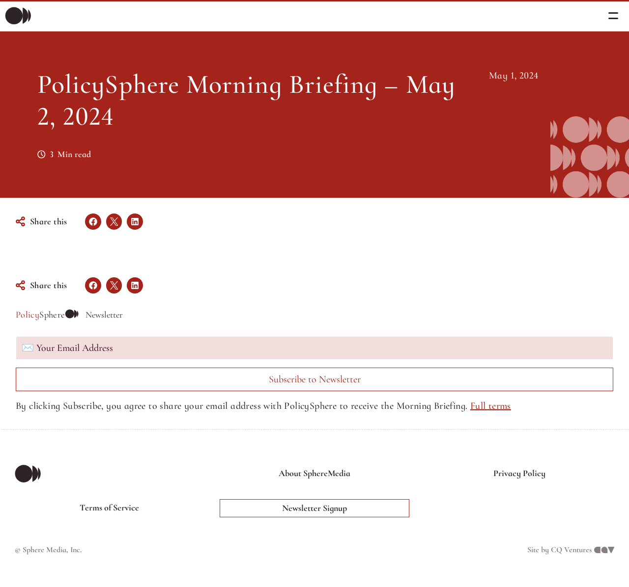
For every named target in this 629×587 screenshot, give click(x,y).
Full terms (490, 406)
